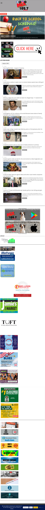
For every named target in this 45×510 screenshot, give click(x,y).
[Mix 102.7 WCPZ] (22, 5)
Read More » (24, 76)
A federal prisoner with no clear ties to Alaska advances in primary (21, 145)
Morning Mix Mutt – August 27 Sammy (13, 68)
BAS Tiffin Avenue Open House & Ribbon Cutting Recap (16, 36)
